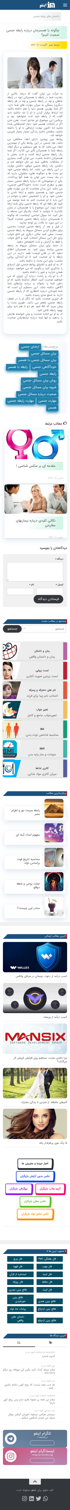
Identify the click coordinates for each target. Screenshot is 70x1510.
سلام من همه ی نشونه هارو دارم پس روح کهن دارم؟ (29, 1401)
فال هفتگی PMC (47, 1259)
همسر (52, 407)
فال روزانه (18, 1282)
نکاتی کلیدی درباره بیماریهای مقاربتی (35, 523)
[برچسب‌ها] (51, 1343)
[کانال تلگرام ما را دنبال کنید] (45, 1498)
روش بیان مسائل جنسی (39, 380)
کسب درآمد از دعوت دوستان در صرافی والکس (41, 976)
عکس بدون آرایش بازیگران (35, 1176)
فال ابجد (47, 1274)
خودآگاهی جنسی (44, 367)
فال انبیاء (47, 1290)
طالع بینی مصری (18, 1290)
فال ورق (17, 1259)
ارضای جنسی (30, 346)
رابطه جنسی (48, 373)
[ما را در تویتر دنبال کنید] (38, 1498)
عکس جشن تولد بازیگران (35, 1214)
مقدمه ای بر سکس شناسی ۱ (35, 465)
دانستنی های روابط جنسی (46, 16)
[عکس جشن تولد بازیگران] (35, 1218)
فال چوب (47, 1266)
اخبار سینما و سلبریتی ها (35, 1163)
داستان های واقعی (17, 1319)
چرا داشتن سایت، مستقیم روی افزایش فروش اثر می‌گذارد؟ (40, 1060)
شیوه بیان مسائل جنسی (39, 387)
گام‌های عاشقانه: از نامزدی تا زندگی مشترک (44, 1102)
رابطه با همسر (18, 367)
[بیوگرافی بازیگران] (18, 1193)
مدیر (51, 45)
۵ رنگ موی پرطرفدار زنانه (53, 1143)
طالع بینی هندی (47, 1301)
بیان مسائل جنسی (43, 353)
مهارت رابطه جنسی (21, 400)
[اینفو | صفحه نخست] (44, 5)
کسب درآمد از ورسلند (55, 1017)
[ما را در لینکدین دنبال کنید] (31, 1498)
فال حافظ (47, 1282)
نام (31, 584)
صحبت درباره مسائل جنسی (37, 394)
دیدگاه (59, 559)
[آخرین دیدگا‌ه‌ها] (19, 1343)
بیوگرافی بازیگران (19, 1189)
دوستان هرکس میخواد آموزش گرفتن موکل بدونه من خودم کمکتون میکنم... (31, 1416)
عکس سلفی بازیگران (35, 1201)
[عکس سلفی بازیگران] (35, 1206)
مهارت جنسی (47, 400)
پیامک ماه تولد (18, 1309)
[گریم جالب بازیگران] (50, 1193)
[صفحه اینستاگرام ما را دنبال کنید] (24, 1498)
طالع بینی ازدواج (47, 1309)
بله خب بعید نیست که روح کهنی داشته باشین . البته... (29, 1386)
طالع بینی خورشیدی (19, 1299)
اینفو (33, 1490)
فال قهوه (17, 1266)
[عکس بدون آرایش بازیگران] (35, 1180)
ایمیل (59, 584)
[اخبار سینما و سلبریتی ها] (35, 1168)
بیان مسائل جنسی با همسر (37, 360)
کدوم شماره (48, 1356)
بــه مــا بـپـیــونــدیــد (42, 1442)
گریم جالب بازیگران (50, 1189)
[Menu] (65, 5)
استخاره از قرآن (18, 1274)
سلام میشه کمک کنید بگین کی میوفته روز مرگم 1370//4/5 (29, 1371)
